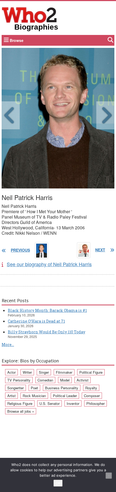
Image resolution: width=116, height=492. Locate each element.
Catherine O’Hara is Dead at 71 (36, 321)
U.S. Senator (49, 403)
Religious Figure (19, 403)
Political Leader (65, 395)
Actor (11, 372)
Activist (82, 380)
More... (8, 344)
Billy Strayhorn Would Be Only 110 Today (46, 331)
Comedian (45, 380)
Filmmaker (64, 372)
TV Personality (18, 380)
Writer (27, 372)
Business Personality (61, 387)
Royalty (91, 387)
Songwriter (15, 387)
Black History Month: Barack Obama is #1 (47, 310)
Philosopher (95, 403)
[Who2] (29, 14)
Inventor (73, 403)
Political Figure (91, 372)
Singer (44, 372)
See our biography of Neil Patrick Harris (49, 264)
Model (65, 380)
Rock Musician (34, 395)
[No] (108, 475)
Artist (11, 395)
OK (58, 483)
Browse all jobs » (20, 411)
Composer (92, 395)
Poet (34, 387)
